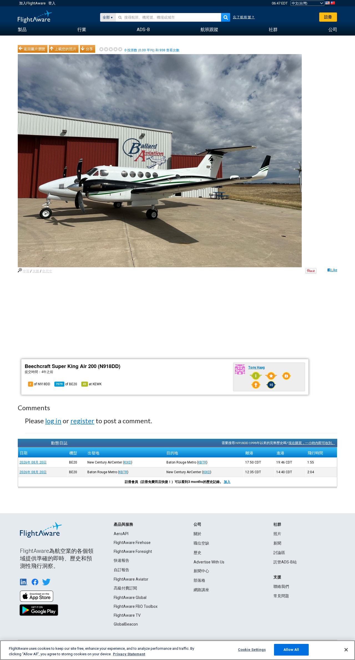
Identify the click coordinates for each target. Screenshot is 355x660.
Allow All (291, 650)
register (82, 421)
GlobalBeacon (126, 624)
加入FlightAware (32, 3)
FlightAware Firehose (132, 542)
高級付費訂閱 (125, 588)
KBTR (202, 462)
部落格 (199, 580)
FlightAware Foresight (133, 551)
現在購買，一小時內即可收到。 (311, 443)
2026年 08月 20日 (33, 462)
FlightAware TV (127, 615)
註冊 (328, 17)
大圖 (35, 271)
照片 (277, 533)
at (92, 384)
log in (53, 421)
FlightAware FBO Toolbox (136, 606)
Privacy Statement (129, 654)
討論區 (279, 552)
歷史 (197, 552)
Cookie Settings (252, 650)
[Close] (346, 650)
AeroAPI (121, 533)
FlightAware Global (130, 597)
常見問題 (281, 596)
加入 (227, 482)
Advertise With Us (209, 562)
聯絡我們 (281, 586)
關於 (197, 533)
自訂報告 (121, 570)
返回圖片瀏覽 (34, 49)
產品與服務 (123, 524)
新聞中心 (201, 571)
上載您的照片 (65, 49)
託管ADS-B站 (285, 562)
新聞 (277, 543)
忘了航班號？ (244, 17)
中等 (26, 271)
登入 (51, 3)
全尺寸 (47, 271)
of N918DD (40, 384)
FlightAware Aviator (131, 579)
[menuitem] (22, 30)
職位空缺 (201, 543)
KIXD (127, 462)
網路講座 (201, 590)
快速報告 (121, 560)
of (66, 384)
